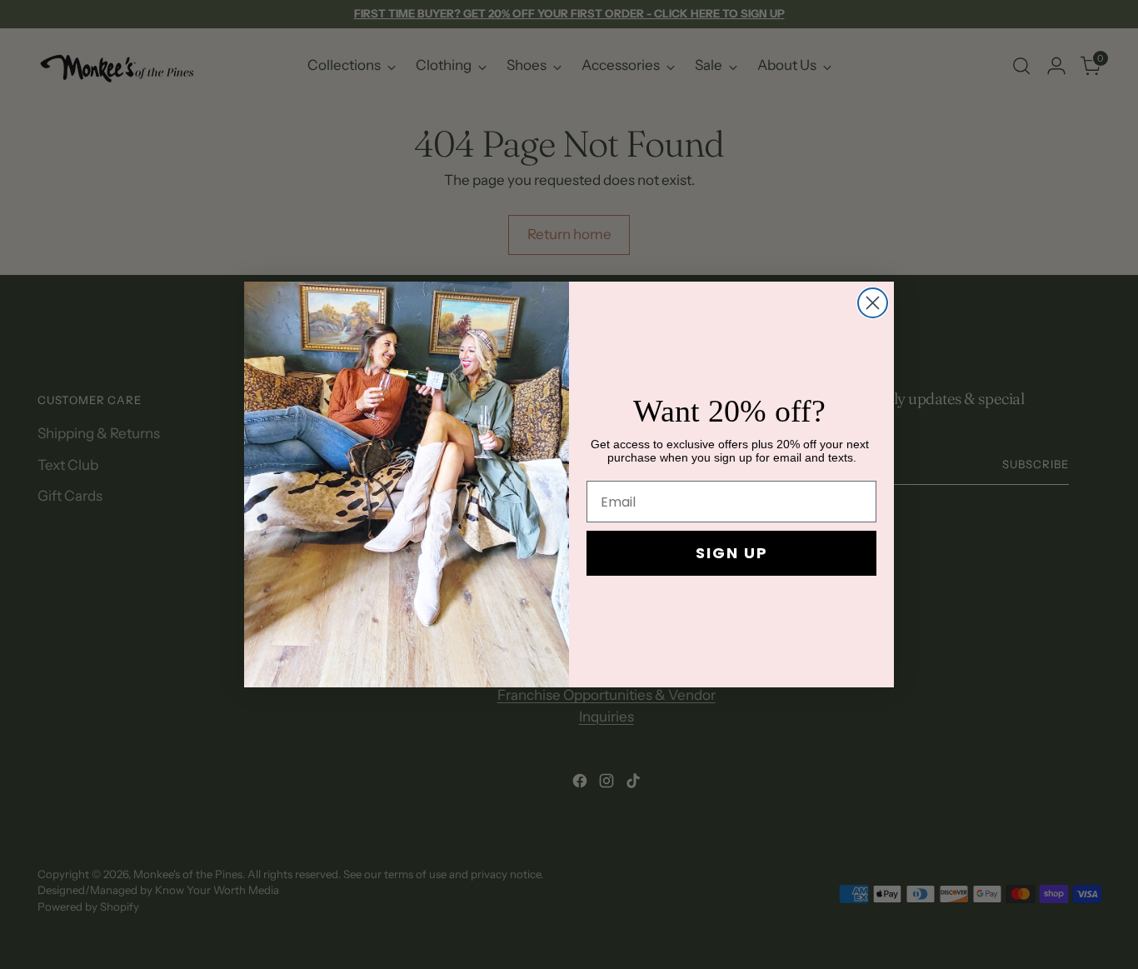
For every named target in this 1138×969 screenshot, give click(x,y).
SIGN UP (732, 552)
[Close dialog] (872, 302)
